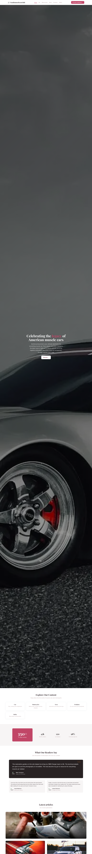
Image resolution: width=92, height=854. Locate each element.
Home (35, 2)
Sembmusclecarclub (16, 2)
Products (55, 2)
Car (39, 2)
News (50, 2)
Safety (60, 2)
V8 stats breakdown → (77, 2)
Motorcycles (44, 2)
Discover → (46, 357)
